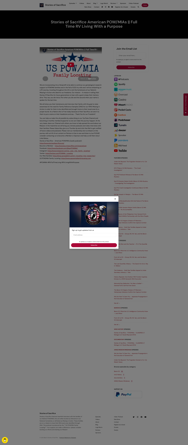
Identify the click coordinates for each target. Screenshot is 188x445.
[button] (115, 199)
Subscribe (94, 245)
